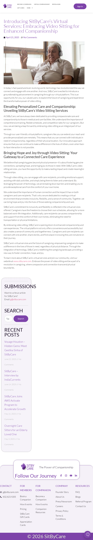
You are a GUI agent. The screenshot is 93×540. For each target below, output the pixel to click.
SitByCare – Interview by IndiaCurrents (12, 375)
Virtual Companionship (42, 4)
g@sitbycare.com (18, 299)
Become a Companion (24, 4)
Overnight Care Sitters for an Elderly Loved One (15, 430)
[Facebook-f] (61, 475)
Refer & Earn (56, 4)
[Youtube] (71, 475)
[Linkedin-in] (76, 475)
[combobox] (8, 318)
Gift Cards (20, 8)
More (28, 8)
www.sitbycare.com (22, 261)
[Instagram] (66, 475)
